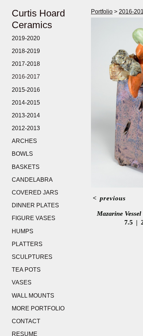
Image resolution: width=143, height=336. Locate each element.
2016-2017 (26, 76)
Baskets (26, 167)
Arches (24, 141)
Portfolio (102, 11)
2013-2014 (26, 115)
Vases (22, 282)
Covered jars (35, 192)
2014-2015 (26, 102)
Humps (22, 231)
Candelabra (32, 180)
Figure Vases (33, 218)
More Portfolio (38, 308)
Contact (26, 321)
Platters (27, 244)
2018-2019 (26, 51)
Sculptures (32, 257)
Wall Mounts (33, 295)
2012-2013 (26, 128)
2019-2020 (26, 38)
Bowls (22, 154)
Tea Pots (26, 270)
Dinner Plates (35, 205)
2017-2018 (26, 64)
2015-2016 (26, 90)
